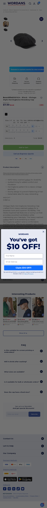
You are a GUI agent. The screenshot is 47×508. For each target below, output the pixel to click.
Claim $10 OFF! (23, 268)
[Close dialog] (43, 231)
